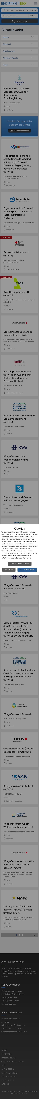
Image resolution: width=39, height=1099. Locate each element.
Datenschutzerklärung (23, 558)
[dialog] (19, 549)
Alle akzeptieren (27, 570)
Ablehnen (9, 570)
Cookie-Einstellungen (19, 564)
